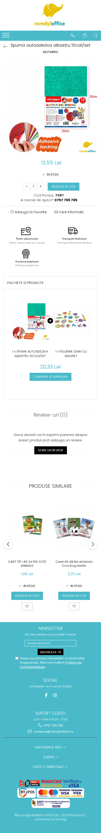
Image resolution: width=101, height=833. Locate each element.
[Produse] (6, 36)
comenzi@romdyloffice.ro (53, 731)
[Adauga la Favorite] (27, 606)
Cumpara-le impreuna (50, 376)
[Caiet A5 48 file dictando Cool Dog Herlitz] (74, 527)
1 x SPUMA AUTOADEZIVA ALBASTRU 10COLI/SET (30, 353)
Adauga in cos (63, 186)
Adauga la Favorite (30, 212)
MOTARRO (50, 52)
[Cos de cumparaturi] (85, 35)
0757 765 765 (53, 725)
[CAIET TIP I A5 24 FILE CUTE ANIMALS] (27, 527)
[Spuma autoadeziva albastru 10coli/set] (50, 107)
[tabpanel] (50, 107)
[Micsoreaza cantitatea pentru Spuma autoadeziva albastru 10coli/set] (26, 186)
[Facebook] (46, 695)
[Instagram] (55, 695)
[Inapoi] (3, 46)
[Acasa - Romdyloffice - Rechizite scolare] (50, 15)
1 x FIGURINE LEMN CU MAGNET (71, 353)
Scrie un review (50, 450)
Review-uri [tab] (51, 414)
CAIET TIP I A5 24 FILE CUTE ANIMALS (27, 564)
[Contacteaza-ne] (73, 35)
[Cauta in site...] (95, 35)
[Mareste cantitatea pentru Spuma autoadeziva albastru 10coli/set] (40, 186)
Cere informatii (70, 212)
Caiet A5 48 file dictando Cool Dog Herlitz (74, 564)
